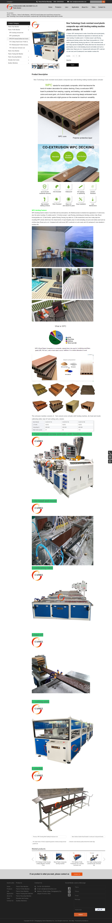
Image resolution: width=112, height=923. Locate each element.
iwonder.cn (85, 921)
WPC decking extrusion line (16, 32)
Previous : (45, 836)
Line (8, 891)
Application (10, 893)
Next (104, 859)
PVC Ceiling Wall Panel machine (60, 862)
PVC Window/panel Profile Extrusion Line (19, 45)
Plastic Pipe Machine (13, 26)
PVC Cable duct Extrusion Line (17, 48)
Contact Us (77, 874)
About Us (9, 896)
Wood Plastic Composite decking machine (94, 862)
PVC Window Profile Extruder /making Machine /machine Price (77, 863)
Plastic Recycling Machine (15, 57)
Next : (88, 836)
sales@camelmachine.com (79, 1)
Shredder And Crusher (13, 60)
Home (8, 886)
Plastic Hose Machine (13, 51)
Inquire (72, 65)
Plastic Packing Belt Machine (15, 54)
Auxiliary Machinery (13, 63)
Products (9, 889)
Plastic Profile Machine (14, 29)
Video (8, 898)
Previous (33, 859)
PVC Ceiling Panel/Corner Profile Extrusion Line (19, 42)
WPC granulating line (14, 35)
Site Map (71, 921)
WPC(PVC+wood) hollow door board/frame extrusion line (19, 38)
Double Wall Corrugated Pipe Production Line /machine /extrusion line (43, 863)
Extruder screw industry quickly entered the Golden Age (82, 841)
